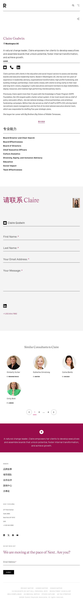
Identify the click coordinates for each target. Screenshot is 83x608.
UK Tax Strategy (64, 594)
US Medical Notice (32, 594)
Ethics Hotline (48, 594)
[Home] (8, 6)
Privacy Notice (27, 588)
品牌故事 (7, 469)
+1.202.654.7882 (10, 314)
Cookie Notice (42, 588)
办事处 (6, 491)
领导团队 (7, 474)
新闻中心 (7, 485)
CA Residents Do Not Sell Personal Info (30, 591)
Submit (8, 572)
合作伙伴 (7, 480)
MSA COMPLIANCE (15, 594)
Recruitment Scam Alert (60, 591)
